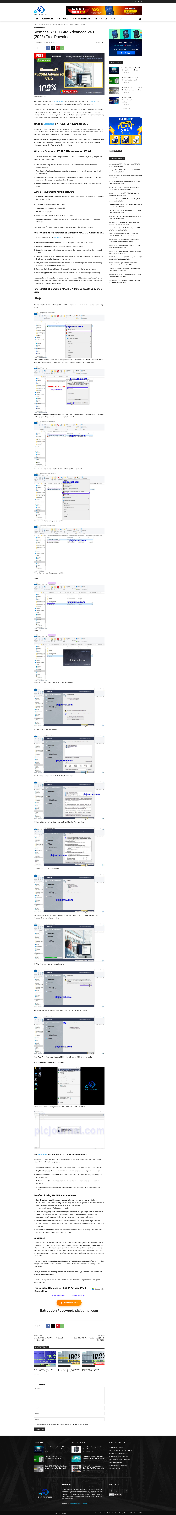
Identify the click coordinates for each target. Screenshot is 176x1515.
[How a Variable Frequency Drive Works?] (76, 1449)
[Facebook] (133, 1)
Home (35, 24)
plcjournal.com (58, 101)
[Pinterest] (58, 48)
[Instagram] (135, 1)
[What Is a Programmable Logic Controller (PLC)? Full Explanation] (76, 1468)
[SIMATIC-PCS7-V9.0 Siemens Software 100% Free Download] (93, 1359)
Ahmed (111, 268)
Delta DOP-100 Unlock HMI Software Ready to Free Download (129, 100)
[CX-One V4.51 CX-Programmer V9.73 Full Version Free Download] (76, 1459)
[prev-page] (35, 1376)
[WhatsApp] (62, 48)
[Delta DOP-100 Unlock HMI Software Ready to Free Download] (114, 100)
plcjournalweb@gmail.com (78, 1503)
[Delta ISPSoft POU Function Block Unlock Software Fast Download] (114, 90)
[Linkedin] (138, 1)
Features (42, 1154)
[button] (140, 19)
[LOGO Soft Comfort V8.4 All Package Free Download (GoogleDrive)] (69, 1359)
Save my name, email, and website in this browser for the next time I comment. (62, 1424)
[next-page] (38, 1376)
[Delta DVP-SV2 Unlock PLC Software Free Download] (114, 80)
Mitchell (40, 42)
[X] (141, 1)
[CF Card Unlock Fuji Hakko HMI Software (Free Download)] (114, 70)
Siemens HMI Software (40, 1366)
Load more (125, 108)
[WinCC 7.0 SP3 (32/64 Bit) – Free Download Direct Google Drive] (45, 1359)
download (93, 101)
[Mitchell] (35, 43)
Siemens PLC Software (44, 24)
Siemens (48, 123)
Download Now (71, 1303)
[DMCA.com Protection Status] (115, 151)
